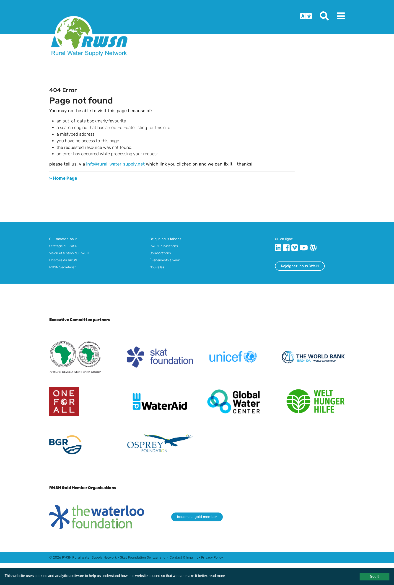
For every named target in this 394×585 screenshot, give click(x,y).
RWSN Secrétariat (62, 267)
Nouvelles (157, 267)
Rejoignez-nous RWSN (300, 266)
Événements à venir (165, 260)
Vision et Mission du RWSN (69, 253)
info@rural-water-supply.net (115, 164)
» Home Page (63, 178)
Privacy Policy (212, 557)
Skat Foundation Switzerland (143, 557)
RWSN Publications (164, 246)
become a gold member (197, 517)
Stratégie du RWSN (63, 246)
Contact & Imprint (184, 557)
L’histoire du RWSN (63, 260)
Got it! (374, 576)
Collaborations (160, 253)
